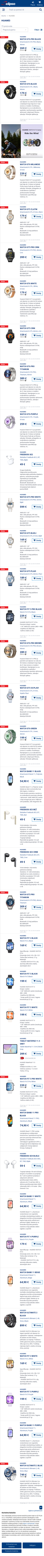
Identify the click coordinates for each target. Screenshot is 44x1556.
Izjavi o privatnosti (29, 1523)
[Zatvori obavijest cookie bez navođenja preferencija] (40, 1507)
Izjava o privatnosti (35, 1511)
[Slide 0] (14, 154)
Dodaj (38, 49)
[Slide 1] (18, 154)
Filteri (37, 30)
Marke (3, 16)
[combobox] (14, 30)
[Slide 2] (22, 154)
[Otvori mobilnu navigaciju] (3, 10)
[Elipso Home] (8, 3)
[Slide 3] (25, 154)
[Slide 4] (29, 154)
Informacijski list (30, 1058)
